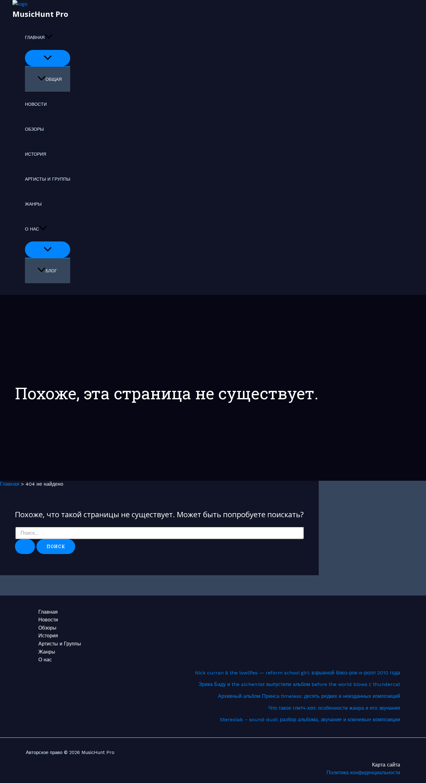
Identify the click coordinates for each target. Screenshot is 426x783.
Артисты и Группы (47, 179)
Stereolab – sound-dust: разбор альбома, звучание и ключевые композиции (310, 719)
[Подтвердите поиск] (25, 546)
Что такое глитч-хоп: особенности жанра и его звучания (334, 708)
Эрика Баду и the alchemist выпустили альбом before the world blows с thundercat (299, 684)
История (35, 154)
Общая (54, 79)
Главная (35, 37)
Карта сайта (386, 765)
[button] (49, 37)
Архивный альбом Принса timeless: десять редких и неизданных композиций (309, 696)
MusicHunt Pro (40, 14)
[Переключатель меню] (47, 58)
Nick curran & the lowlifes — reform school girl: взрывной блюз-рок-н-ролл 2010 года (297, 673)
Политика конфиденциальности (363, 773)
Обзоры (34, 129)
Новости (36, 104)
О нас (32, 228)
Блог (51, 270)
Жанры (33, 204)
